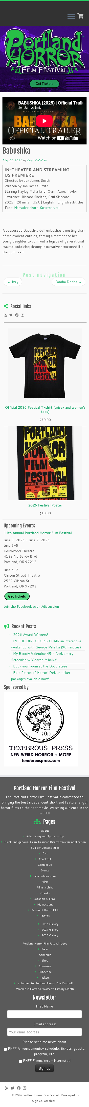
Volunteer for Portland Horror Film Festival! (45, 983)
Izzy (12, 281)
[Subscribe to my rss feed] (6, 315)
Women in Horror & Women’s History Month (45, 989)
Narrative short (26, 207)
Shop (45, 961)
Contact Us (45, 865)
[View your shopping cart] (81, 15)
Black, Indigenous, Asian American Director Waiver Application (45, 842)
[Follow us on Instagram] (23, 315)
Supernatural (50, 207)
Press (45, 949)
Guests (45, 893)
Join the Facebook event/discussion (31, 606)
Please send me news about (44, 1041)
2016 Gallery (50, 924)
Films (45, 882)
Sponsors (45, 966)
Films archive (45, 887)
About (45, 831)
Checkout (45, 859)
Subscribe (45, 972)
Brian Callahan (36, 160)
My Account (45, 904)
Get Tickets (44, 84)
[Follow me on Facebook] (18, 315)
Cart (45, 853)
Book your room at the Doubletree (40, 666)
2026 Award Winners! (30, 634)
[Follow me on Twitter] (12, 315)
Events (45, 870)
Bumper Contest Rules (45, 848)
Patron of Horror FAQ (45, 910)
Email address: (44, 1024)
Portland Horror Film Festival (41, 1095)
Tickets (45, 978)
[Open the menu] (71, 16)
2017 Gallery (50, 930)
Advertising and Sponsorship (45, 836)
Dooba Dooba (68, 281)
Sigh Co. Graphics (44, 1101)
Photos (45, 916)
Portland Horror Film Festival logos (45, 944)
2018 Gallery (50, 935)
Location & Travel (45, 899)
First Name (44, 1006)
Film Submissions (45, 876)
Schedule (45, 955)
